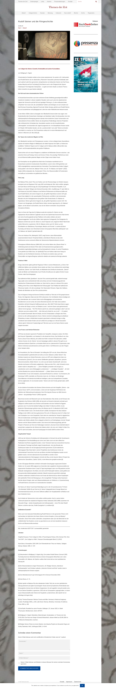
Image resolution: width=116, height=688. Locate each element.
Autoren (49, 1)
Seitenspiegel (34, 1)
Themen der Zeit (22, 1)
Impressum (69, 681)
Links (42, 1)
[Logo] (58, 7)
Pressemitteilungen (59, 1)
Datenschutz (77, 681)
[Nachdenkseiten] (86, 24)
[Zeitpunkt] (86, 74)
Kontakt (70, 1)
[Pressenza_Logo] (86, 43)
